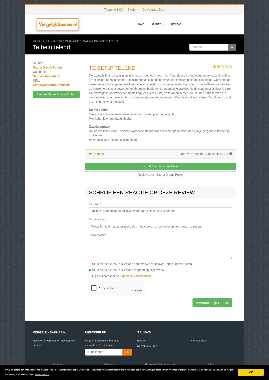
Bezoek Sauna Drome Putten (56, 94)
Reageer (98, 153)
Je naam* (95, 203)
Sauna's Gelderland (62, 41)
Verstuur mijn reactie (212, 303)
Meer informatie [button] (42, 374)
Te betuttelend (112, 68)
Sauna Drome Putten (100, 41)
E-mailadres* (97, 219)
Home (140, 24)
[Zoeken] (232, 47)
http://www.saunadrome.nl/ (51, 85)
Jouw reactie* (98, 235)
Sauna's (156, 24)
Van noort (193, 153)
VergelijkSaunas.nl (58, 24)
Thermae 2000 (113, 9)
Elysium (133, 9)
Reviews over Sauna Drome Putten (161, 174)
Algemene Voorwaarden (135, 276)
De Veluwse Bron (153, 9)
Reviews (176, 24)
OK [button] (251, 372)
